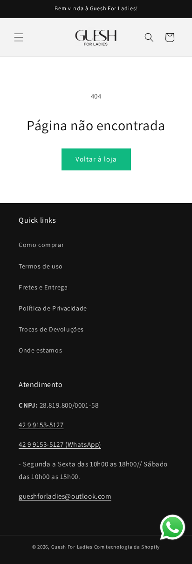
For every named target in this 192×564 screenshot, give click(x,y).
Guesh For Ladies (72, 546)
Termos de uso (41, 266)
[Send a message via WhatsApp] (172, 527)
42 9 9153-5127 (41, 424)
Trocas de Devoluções (51, 329)
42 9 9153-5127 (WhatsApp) (60, 444)
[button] (18, 37)
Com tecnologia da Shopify (127, 546)
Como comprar (41, 244)
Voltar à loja (96, 159)
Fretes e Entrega (43, 287)
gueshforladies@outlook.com (65, 496)
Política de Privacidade (53, 308)
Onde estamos (40, 350)
